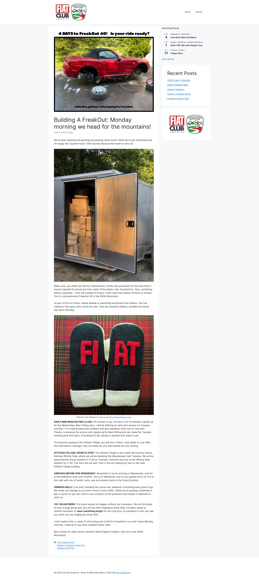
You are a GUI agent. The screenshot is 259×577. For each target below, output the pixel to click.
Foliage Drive (177, 53)
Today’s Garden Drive (179, 94)
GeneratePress (124, 572)
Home (187, 12)
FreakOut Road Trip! (178, 98)
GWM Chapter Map (177, 85)
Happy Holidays (175, 89)
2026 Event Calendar (178, 80)
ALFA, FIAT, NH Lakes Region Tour (186, 45)
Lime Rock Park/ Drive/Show (183, 37)
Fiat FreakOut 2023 (65, 542)
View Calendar (168, 59)
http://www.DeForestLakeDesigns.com (115, 417)
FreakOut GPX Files (65, 548)
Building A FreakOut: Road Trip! (71, 545)
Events (199, 12)
